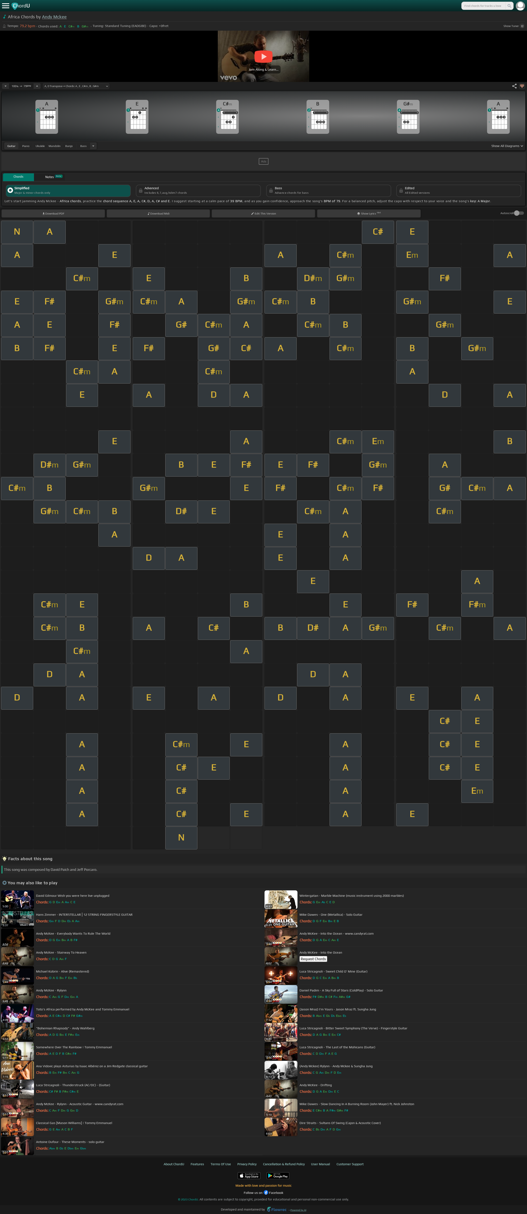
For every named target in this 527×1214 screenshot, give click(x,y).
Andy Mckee (54, 16)
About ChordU (174, 1164)
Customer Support (350, 1164)
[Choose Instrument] (93, 146)
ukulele (40, 146)
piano (25, 146)
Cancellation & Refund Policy (284, 1164)
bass (83, 146)
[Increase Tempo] (37, 86)
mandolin (55, 146)
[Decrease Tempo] (5, 86)
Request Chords (313, 959)
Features (197, 1164)
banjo (69, 146)
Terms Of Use (221, 1164)
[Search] (509, 6)
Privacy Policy (247, 1164)
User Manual (320, 1164)
